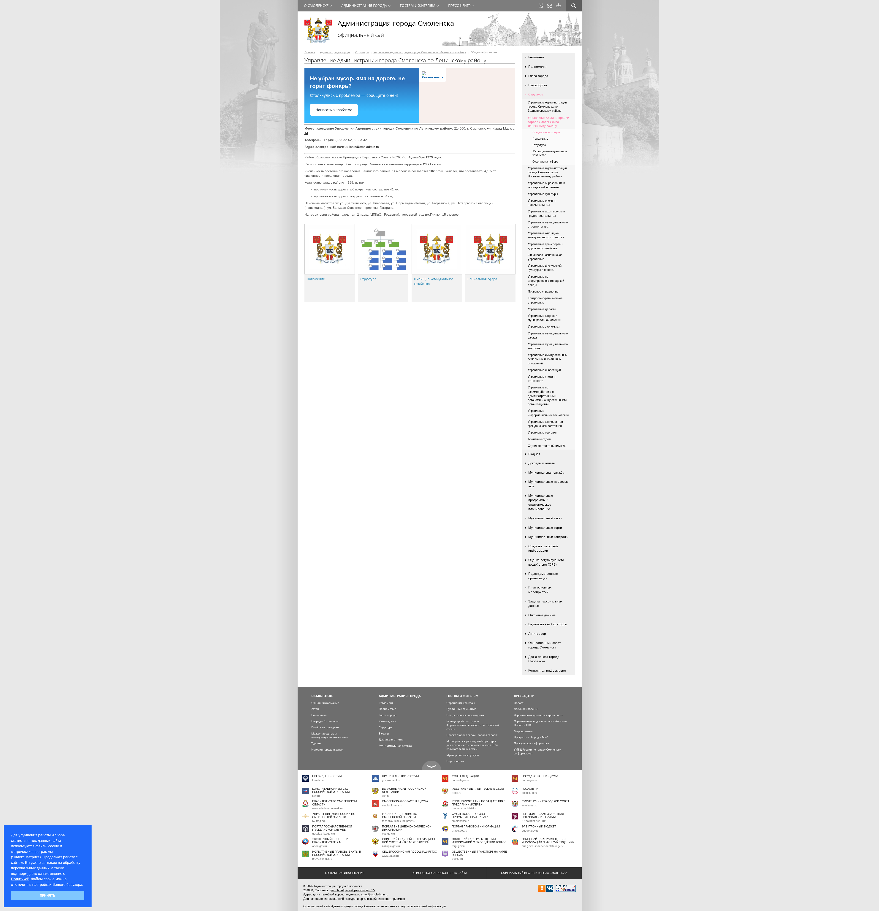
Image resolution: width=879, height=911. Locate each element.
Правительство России (400, 776)
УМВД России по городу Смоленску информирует (537, 751)
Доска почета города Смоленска (543, 659)
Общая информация (546, 132)
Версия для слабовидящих (550, 6)
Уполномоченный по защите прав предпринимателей (478, 803)
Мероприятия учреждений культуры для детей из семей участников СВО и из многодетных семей (472, 745)
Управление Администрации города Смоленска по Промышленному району (547, 172)
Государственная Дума (540, 776)
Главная (309, 52)
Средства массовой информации (543, 548)
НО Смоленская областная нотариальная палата (543, 815)
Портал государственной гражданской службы (332, 828)
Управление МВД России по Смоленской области (333, 815)
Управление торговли (542, 432)
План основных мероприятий (539, 590)
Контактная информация (547, 670)
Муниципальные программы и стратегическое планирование (540, 502)
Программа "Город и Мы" (531, 737)
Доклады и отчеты (541, 463)
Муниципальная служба (546, 472)
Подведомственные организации (543, 576)
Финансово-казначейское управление (545, 257)
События (541, 5)
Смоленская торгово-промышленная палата (470, 815)
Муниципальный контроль (547, 537)
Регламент (536, 57)
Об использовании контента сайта (439, 873)
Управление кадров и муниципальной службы (544, 318)
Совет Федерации (465, 776)
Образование (455, 761)
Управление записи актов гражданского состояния (545, 424)
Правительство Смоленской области (334, 803)
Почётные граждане (325, 727)
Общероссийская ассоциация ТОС (409, 851)
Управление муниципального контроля (548, 346)
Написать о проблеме (333, 110)
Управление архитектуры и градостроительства (546, 213)
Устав (315, 709)
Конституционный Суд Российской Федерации (331, 790)
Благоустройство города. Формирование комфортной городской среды (472, 725)
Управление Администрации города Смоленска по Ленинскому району (420, 52)
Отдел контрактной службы (547, 445)
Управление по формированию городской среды (546, 281)
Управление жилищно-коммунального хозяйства (546, 235)
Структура (362, 52)
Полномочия (537, 66)
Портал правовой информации (476, 826)
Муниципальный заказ (545, 518)
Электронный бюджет (539, 826)
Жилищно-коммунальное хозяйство (549, 153)
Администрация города (335, 52)
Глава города (538, 76)
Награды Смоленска (325, 721)
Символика (319, 715)
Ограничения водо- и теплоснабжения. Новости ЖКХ (540, 723)
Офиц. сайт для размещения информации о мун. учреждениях (548, 841)
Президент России (327, 776)
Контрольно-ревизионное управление (545, 300)
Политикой (20, 879)
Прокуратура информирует (532, 743)
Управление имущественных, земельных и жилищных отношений (548, 359)
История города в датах (327, 749)
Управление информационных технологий (548, 413)
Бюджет (534, 454)
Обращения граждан (460, 703)
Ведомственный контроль (547, 624)
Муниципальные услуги (462, 755)
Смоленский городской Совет (545, 801)
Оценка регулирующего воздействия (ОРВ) (546, 562)
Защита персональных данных (545, 603)
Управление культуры (543, 194)
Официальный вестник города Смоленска (534, 873)
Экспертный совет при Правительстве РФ (330, 841)
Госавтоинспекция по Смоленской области (399, 815)
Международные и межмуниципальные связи (329, 735)
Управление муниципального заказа (548, 335)
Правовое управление (543, 291)
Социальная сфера (482, 279)
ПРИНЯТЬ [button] (47, 895)
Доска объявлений (526, 709)
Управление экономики (543, 326)
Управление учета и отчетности (541, 378)
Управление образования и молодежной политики (546, 185)
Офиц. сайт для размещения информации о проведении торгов (479, 841)
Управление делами (542, 309)
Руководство (537, 85)
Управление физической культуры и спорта (545, 267)
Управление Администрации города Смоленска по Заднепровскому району (547, 106)
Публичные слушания (461, 709)
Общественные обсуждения (465, 715)
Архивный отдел (539, 439)
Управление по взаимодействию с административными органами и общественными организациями (547, 396)
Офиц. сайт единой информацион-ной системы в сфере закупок (409, 841)
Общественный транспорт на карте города (479, 853)
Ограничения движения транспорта (538, 715)
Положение (316, 279)
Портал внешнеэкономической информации (406, 828)
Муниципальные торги (545, 527)
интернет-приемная (391, 898)
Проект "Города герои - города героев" (472, 735)
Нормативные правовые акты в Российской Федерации (336, 853)
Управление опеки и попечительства (541, 202)
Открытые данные (542, 615)
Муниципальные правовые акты (548, 484)
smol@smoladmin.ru (374, 894)
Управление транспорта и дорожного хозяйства (545, 246)
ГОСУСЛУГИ (530, 788)
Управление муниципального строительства (548, 224)
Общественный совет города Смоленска (544, 645)
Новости (519, 703)
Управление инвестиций (544, 370)
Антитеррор (537, 633)
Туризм (316, 743)
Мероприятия (523, 731)
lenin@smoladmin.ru (364, 147)
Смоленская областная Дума (405, 801)
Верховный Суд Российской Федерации (404, 790)
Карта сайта (558, 5)
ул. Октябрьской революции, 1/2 (352, 890)
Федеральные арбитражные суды (478, 788)
